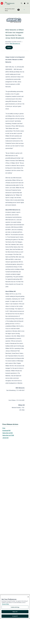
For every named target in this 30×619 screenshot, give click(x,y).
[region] (15, 607)
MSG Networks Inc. (15, 43)
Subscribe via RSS (7, 433)
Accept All (15, 616)
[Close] (28, 597)
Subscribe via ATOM (8, 435)
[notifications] (24, 3)
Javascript (5, 438)
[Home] (7, 3)
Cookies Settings (15, 607)
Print (3, 428)
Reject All (15, 611)
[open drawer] (27, 3)
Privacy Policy (5, 604)
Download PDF (6, 430)
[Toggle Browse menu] (24, 10)
